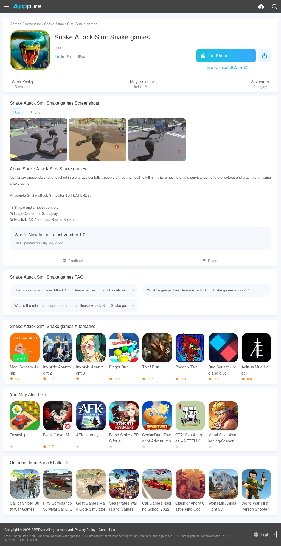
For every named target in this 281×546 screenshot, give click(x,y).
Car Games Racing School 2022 (156, 506)
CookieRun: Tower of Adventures (156, 438)
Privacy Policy (85, 529)
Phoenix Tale (186, 367)
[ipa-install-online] (261, 6)
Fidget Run (118, 367)
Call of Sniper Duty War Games (24, 506)
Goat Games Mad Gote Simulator (90, 506)
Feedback (75, 260)
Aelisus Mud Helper (255, 370)
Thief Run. (151, 367)
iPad (16, 112)
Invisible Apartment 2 (57, 370)
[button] (6, 6)
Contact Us (107, 529)
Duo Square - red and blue (222, 370)
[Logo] (27, 6)
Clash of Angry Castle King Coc (190, 506)
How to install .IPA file (224, 67)
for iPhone (219, 55)
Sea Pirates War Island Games (123, 506)
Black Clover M (56, 435)
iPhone (35, 112)
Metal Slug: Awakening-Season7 (222, 438)
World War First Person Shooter (255, 506)
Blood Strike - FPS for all (124, 438)
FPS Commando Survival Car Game (57, 506)
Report (213, 260)
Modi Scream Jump (24, 370)
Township (18, 435)
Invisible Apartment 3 (90, 370)
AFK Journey (87, 435)
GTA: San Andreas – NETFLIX (189, 438)
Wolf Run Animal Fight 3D (222, 506)
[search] (274, 6)
